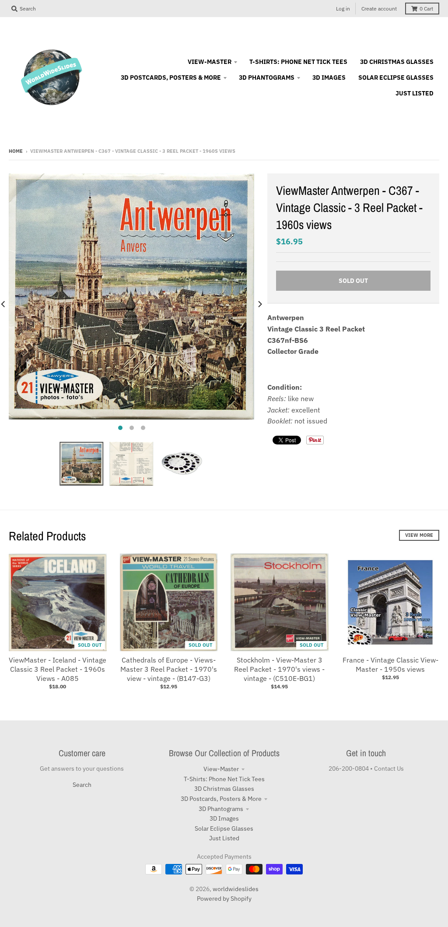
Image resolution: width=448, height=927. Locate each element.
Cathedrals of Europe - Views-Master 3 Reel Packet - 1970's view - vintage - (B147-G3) (168, 669)
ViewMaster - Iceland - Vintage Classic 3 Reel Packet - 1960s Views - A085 (57, 669)
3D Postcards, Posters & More (221, 799)
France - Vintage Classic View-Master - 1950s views (390, 664)
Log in (343, 8)
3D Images (224, 818)
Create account (379, 8)
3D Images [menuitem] (329, 77)
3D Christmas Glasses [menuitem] (397, 62)
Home (16, 151)
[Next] (259, 304)
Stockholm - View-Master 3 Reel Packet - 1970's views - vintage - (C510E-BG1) (279, 669)
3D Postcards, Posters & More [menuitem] (171, 77)
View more (419, 535)
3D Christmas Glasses (224, 789)
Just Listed (224, 838)
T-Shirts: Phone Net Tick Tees (224, 779)
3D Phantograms (221, 809)
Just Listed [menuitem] (415, 93)
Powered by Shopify (224, 898)
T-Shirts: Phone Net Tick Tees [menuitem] (298, 62)
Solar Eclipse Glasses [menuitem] (396, 77)
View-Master (221, 769)
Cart (426, 8)
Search (82, 785)
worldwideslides (236, 889)
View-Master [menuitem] (209, 62)
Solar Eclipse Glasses (224, 828)
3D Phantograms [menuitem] (266, 77)
